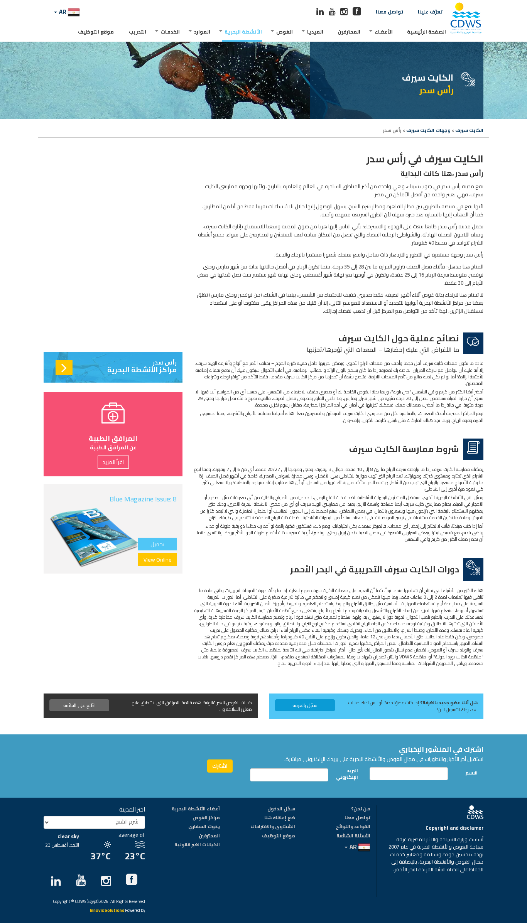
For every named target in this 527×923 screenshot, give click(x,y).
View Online (158, 560)
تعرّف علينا (430, 11)
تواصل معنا (389, 11)
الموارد (202, 31)
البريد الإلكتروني (349, 773)
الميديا (315, 31)
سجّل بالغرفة (305, 705)
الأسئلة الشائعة (353, 836)
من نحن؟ (360, 809)
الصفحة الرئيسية (426, 31)
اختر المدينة (132, 809)
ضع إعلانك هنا (279, 818)
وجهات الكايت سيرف (428, 130)
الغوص (284, 31)
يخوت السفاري (204, 827)
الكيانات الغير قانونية (197, 845)
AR (63, 11)
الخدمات (170, 31)
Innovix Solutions (107, 911)
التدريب (137, 31)
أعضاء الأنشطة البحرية (196, 809)
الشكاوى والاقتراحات (272, 827)
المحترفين (349, 31)
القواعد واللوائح (353, 827)
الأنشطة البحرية (243, 31)
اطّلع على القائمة (79, 705)
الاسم (471, 772)
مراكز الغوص (206, 818)
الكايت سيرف (469, 130)
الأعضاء (384, 31)
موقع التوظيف (96, 31)
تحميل (157, 544)
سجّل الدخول (281, 809)
